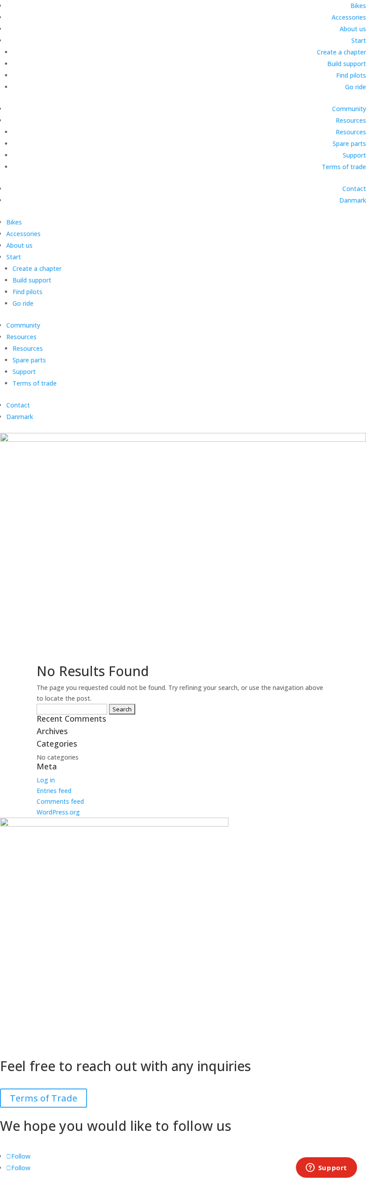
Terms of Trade (43, 1098)
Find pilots (351, 75)
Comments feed (60, 801)
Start (358, 40)
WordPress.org (58, 812)
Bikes (358, 5)
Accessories (349, 17)
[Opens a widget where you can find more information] (326, 1168)
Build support (346, 63)
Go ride (355, 87)
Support (354, 155)
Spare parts (349, 143)
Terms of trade (344, 166)
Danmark (352, 200)
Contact (354, 188)
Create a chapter (341, 52)
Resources (351, 120)
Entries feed (54, 790)
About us (353, 29)
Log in (46, 780)
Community (349, 108)
